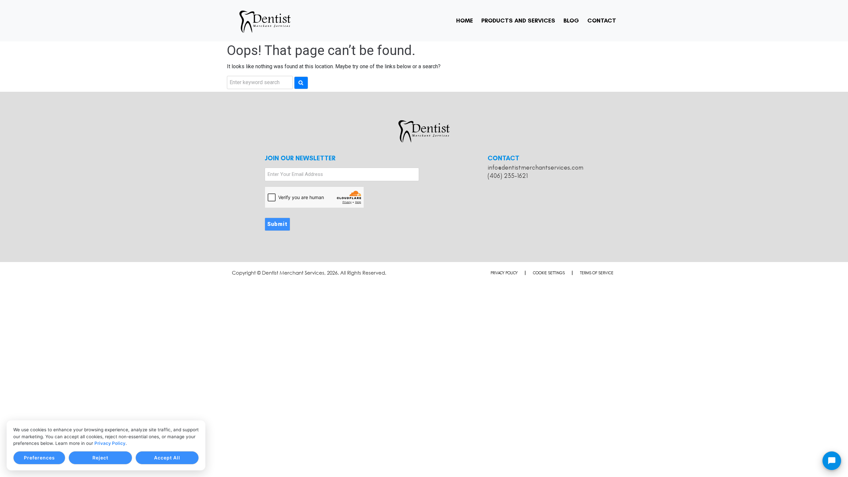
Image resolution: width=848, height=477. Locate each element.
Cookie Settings (549, 273)
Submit (277, 224)
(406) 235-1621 (508, 176)
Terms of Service (596, 273)
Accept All (167, 457)
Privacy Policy (110, 443)
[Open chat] (831, 460)
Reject (100, 457)
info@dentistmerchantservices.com (535, 167)
